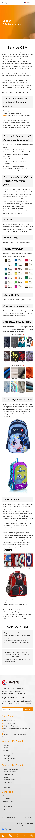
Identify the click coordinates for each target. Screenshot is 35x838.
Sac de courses (7, 782)
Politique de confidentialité (25, 823)
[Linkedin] (6, 829)
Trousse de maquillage (10, 753)
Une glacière (6, 750)
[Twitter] (9, 829)
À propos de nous (8, 801)
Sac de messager (8, 774)
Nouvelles (6, 804)
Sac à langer (6, 756)
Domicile (5, 796)
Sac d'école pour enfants (10, 769)
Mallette (5, 748)
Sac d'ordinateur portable (10, 761)
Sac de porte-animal (9, 780)
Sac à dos (6, 745)
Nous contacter (7, 806)
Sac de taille (6, 787)
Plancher (5, 809)
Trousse (5, 777)
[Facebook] (3, 829)
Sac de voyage (7, 785)
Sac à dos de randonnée (10, 758)
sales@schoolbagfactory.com (12, 726)
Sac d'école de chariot (9, 772)
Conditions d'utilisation (26, 826)
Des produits (7, 798)
